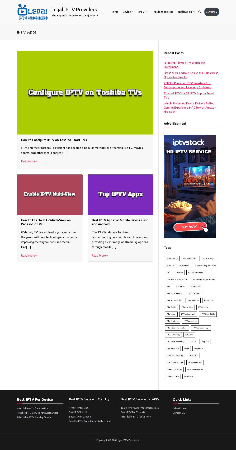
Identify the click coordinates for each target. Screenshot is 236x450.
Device (126, 11)
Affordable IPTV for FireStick (32, 408)
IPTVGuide (208, 300)
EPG (168, 272)
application (185, 11)
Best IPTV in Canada (80, 416)
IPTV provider (187, 307)
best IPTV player (208, 259)
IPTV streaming (190, 321)
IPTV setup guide (188, 314)
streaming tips (173, 376)
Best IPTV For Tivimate (133, 412)
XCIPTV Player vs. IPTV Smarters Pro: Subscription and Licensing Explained (187, 85)
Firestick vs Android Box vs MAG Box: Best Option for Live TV (191, 75)
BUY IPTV (170, 266)
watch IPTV (188, 376)
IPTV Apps (180, 286)
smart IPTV (193, 355)
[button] (132, 11)
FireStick (179, 272)
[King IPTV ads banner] (190, 186)
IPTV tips (189, 335)
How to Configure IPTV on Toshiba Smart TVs (54, 140)
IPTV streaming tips (201, 328)
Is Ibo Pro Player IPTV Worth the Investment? (184, 64)
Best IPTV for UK (78, 412)
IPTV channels (194, 293)
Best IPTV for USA (79, 408)
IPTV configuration (174, 300)
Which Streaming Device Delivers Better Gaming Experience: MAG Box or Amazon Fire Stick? (190, 107)
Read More (28, 161)
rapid (186, 349)
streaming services (195, 369)
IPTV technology (173, 335)
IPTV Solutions (172, 321)
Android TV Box (189, 259)
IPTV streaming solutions (177, 328)
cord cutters (184, 266)
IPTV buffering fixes (175, 293)
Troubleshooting (162, 11)
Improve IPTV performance (204, 279)
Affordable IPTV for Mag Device (34, 417)
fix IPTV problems (195, 272)
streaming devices (174, 369)
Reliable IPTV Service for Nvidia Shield (37, 412)
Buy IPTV (212, 11)
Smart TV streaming (175, 362)
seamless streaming (175, 355)
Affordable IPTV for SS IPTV (136, 416)
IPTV (141, 11)
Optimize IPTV (173, 349)
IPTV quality (203, 307)
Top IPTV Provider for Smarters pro (140, 408)
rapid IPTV (198, 349)
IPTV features (193, 300)
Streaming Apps (195, 362)
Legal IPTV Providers (74, 9)
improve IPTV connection (177, 279)
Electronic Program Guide (205, 266)
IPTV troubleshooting (176, 342)
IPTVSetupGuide (208, 314)
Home (114, 11)
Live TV (193, 342)
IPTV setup (171, 314)
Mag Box (205, 342)
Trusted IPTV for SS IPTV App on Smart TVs (189, 95)
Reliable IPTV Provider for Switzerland (90, 421)
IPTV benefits (195, 286)
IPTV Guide (171, 307)
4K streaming (172, 259)
